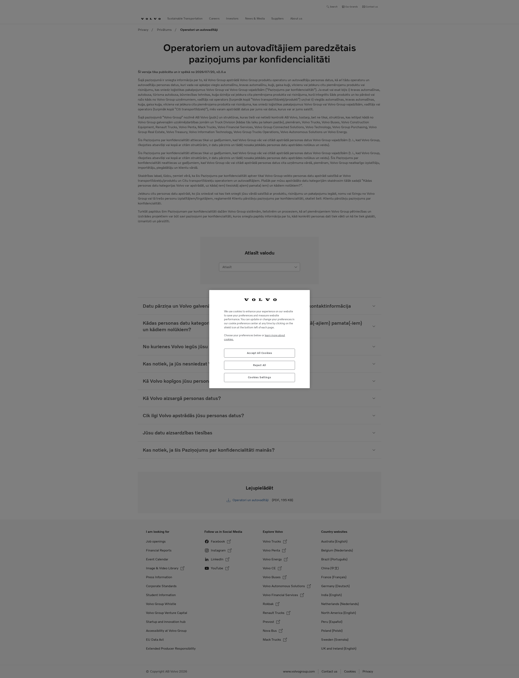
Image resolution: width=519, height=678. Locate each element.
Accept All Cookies (259, 352)
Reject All (259, 364)
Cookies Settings (259, 377)
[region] (259, 339)
